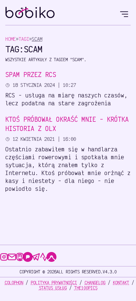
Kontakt (121, 282)
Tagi (23, 39)
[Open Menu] (124, 13)
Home (10, 39)
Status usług (53, 287)
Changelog (95, 282)
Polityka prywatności (54, 282)
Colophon (14, 282)
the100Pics (85, 287)
